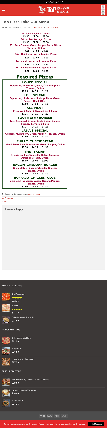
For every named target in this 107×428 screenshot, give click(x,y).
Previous (7, 198)
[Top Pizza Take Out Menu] (34, 110)
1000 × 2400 (36, 27)
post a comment (34, 194)
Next (5, 201)
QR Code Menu (53, 27)
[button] (3, 10)
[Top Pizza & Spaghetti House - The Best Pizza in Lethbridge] (53, 10)
